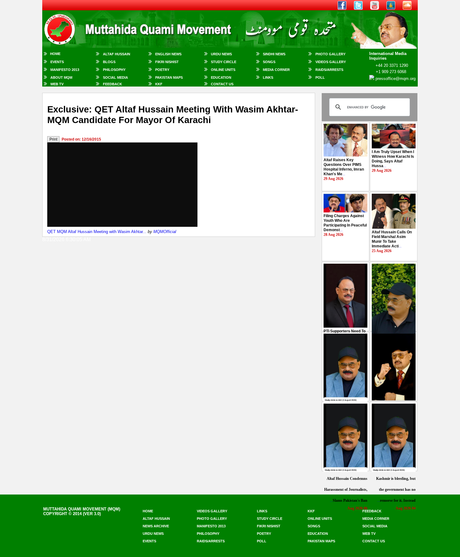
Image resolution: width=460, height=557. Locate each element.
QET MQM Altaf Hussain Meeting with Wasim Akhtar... (96, 231)
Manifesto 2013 (64, 70)
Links (268, 77)
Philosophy (114, 70)
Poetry (162, 70)
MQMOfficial (164, 231)
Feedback (112, 84)
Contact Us (222, 84)
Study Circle (223, 62)
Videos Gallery (330, 62)
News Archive (156, 526)
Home (55, 54)
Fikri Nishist (167, 62)
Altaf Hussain (116, 54)
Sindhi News (274, 54)
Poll (320, 77)
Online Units (223, 70)
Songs (269, 62)
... (344, 167)
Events (57, 62)
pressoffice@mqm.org (396, 78)
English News (168, 54)
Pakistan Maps (169, 77)
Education (221, 77)
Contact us (373, 541)
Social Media (115, 77)
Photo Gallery (330, 54)
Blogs (109, 62)
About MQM (61, 77)
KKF (158, 84)
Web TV (57, 84)
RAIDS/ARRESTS (329, 70)
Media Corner (276, 70)
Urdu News (221, 54)
